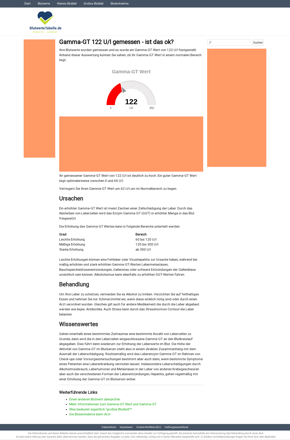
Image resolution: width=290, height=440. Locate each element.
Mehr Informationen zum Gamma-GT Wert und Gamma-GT (113, 404)
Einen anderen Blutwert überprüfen (94, 399)
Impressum (126, 427)
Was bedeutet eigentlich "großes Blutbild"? (100, 409)
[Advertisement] (131, 144)
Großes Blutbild (93, 3)
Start (27, 3)
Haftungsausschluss (176, 427)
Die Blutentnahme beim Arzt (89, 414)
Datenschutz (109, 427)
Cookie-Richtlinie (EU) (148, 427)
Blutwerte (44, 3)
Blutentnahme (120, 3)
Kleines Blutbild (67, 3)
